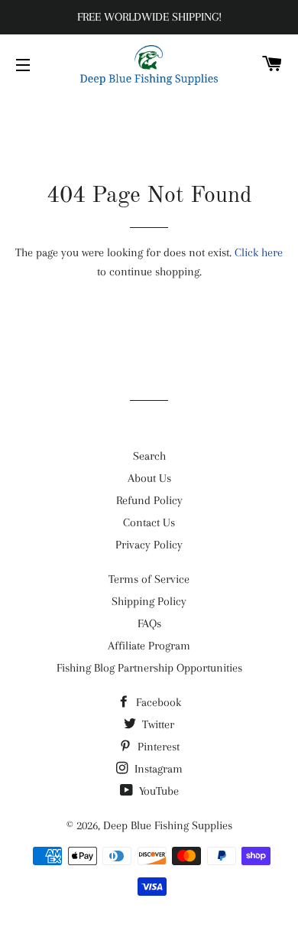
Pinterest (157, 746)
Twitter (156, 724)
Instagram (157, 769)
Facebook (157, 702)
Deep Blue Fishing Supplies (167, 825)
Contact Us (149, 522)
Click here (259, 252)
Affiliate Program (149, 645)
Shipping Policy (149, 601)
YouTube (157, 791)
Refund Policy (149, 500)
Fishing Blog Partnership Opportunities (149, 668)
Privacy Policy (149, 545)
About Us (149, 478)
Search (149, 456)
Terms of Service (149, 579)
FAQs (149, 623)
